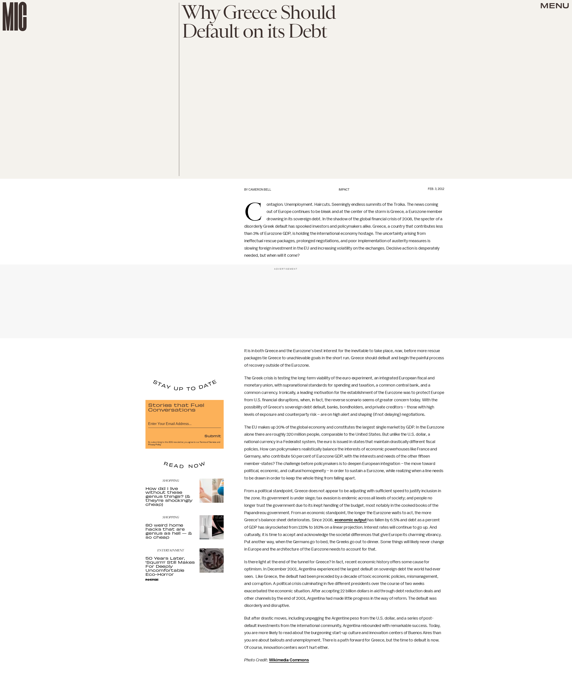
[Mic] (15, 16)
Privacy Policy (154, 445)
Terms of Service (208, 442)
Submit (212, 435)
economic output (350, 520)
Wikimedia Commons (289, 660)
